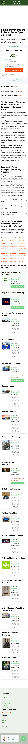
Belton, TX (21, 258)
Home (3, 718)
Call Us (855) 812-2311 (17, 287)
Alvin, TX (3, 243)
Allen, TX (12, 240)
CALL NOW (17, 3)
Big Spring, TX (13, 261)
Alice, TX (3, 240)
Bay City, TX (13, 253)
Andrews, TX (22, 243)
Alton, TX (21, 240)
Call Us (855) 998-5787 (17, 307)
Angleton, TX (4, 246)
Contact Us (4, 726)
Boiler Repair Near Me (7, 699)
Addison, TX (13, 238)
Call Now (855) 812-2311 (14, 70)
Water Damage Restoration (8, 707)
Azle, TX (12, 248)
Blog (3, 722)
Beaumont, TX (4, 255)
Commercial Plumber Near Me (8, 701)
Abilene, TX (4, 238)
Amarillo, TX (13, 243)
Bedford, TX (13, 255)
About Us (4, 724)
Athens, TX (22, 246)
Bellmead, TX (13, 258)
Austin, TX (3, 248)
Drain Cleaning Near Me (7, 703)
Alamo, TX (21, 238)
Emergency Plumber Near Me (8, 697)
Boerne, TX (22, 261)
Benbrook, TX (4, 261)
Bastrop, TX (4, 253)
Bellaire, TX (4, 258)
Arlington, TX (13, 246)
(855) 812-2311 (5, 195)
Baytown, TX (22, 253)
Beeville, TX (22, 255)
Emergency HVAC (6, 705)
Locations (4, 720)
